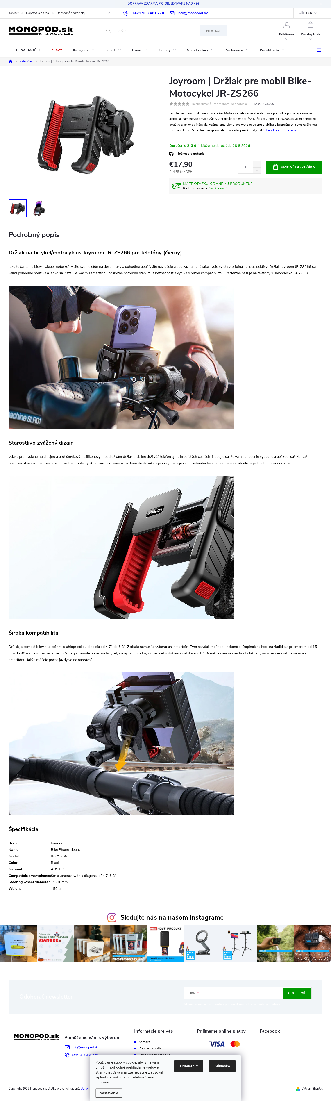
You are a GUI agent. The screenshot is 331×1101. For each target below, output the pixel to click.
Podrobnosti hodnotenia (230, 104)
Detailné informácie (279, 130)
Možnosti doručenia (190, 154)
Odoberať (297, 993)
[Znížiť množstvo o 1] (257, 170)
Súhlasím (222, 1066)
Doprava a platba (37, 13)
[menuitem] (27, 50)
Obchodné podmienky (71, 13)
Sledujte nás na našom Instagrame (172, 917)
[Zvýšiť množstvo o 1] (257, 164)
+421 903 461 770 (85, 1055)
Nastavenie (109, 1093)
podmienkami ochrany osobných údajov (253, 1004)
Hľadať (213, 30)
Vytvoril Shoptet (312, 1089)
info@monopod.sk (85, 1047)
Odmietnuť (189, 1066)
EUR (309, 13)
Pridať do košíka (298, 167)
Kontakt (13, 13)
